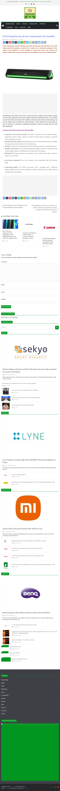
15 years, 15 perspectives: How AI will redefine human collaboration (26, 397)
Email (3, 292)
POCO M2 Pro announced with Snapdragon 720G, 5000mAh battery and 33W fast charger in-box (10, 234)
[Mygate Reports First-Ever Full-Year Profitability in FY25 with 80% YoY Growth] (6, 542)
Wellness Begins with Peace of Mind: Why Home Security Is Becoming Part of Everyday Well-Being (29, 370)
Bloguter (22, 27)
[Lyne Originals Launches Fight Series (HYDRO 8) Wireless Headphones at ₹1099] (30, 436)
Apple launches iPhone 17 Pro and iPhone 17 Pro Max (23, 640)
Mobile (3, 683)
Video (2, 704)
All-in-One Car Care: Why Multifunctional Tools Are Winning (25, 390)
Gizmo (18, 23)
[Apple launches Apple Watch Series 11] (6, 660)
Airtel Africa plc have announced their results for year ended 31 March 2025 (28, 555)
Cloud (2, 692)
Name (3, 284)
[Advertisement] (30, 104)
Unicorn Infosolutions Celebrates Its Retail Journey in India (24, 624)
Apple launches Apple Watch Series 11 (20, 659)
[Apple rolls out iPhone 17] (4, 653)
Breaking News (10, 23)
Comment (4, 262)
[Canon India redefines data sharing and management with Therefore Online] (50, 220)
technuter (16, 39)
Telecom (24, 23)
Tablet (2, 686)
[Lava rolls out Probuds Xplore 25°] (6, 475)
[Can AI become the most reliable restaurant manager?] (6, 406)
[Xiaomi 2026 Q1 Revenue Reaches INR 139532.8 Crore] (30, 509)
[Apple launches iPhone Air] (5, 647)
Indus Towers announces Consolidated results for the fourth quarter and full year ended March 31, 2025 (33, 564)
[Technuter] (3, 25)
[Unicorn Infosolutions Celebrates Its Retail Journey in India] (6, 626)
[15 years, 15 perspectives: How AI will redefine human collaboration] (6, 398)
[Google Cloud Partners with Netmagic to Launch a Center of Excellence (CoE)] (30, 220)
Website (3, 299)
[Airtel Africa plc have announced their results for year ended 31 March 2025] (6, 556)
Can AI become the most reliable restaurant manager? (23, 405)
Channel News (33, 23)
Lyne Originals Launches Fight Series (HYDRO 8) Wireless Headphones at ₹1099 (29, 461)
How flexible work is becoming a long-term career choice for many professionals (19, 383)
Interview (42, 23)
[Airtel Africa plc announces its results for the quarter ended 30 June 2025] (6, 549)
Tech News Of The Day (9, 317)
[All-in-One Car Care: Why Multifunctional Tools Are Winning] (6, 391)
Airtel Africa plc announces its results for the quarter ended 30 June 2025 (27, 548)
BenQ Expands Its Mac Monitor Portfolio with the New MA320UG (26, 613)
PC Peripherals (4, 695)
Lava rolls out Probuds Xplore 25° (19, 474)
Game (29, 27)
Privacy (3, 713)
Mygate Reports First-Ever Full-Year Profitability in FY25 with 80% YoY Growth (29, 540)
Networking (4, 689)
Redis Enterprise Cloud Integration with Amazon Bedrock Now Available (15, 206)
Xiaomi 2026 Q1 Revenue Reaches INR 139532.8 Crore (22, 529)
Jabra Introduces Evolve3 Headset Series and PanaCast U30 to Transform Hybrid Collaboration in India (33, 482)
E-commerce (9, 27)
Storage (3, 701)
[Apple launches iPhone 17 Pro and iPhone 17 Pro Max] (6, 641)
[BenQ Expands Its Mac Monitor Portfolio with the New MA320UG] (30, 593)
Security (3, 698)
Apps (16, 27)
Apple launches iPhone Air (15, 646)
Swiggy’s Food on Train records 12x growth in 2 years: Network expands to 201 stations (36, 2)
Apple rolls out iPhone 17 (15, 652)
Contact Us (4, 710)
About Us (3, 707)
